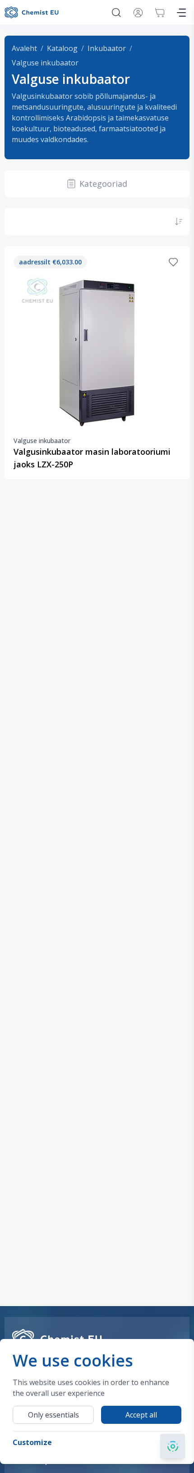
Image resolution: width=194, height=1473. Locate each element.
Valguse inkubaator (45, 63)
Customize (32, 1442)
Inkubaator (107, 48)
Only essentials (53, 1415)
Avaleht (24, 48)
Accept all (141, 1415)
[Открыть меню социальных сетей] (172, 1446)
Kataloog (62, 48)
